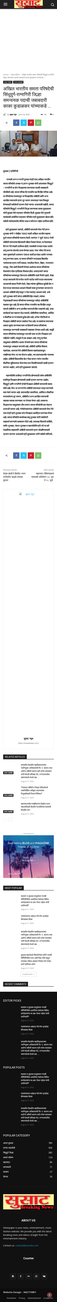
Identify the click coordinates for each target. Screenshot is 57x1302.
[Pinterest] (31, 122)
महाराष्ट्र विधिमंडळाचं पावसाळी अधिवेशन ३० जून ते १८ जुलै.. (42, 477)
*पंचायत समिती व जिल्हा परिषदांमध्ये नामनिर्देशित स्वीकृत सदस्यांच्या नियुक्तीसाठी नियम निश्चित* (34, 790)
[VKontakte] (44, 1276)
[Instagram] (36, 1276)
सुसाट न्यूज (13, 114)
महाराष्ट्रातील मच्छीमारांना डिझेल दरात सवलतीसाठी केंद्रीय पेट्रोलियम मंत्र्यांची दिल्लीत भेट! (36, 806)
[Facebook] (16, 122)
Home (6, 74)
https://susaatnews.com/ (28, 743)
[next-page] (10, 820)
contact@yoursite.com (26, 1245)
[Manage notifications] (49, 1295)
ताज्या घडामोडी (18, 82)
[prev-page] (5, 820)
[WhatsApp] (38, 122)
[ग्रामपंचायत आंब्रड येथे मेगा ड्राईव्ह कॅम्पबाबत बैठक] (10, 920)
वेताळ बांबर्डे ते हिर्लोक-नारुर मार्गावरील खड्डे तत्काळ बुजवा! (14, 477)
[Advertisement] (28, 39)
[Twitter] (23, 122)
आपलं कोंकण (15, 74)
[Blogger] (13, 1276)
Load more (27, 974)
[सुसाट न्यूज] (5, 114)
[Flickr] (28, 1276)
